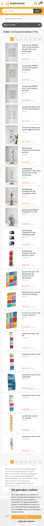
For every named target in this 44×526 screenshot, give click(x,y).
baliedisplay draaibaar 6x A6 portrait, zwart (28, 253)
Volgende (35, 39)
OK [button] (26, 517)
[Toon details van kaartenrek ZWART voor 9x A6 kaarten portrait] (11, 93)
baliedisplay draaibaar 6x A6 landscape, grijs (28, 232)
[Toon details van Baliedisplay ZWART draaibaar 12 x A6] (11, 217)
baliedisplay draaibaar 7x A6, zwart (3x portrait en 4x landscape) (31, 172)
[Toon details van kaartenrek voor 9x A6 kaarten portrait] (11, 320)
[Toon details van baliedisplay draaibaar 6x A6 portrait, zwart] (11, 258)
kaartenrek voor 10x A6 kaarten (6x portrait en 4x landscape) (30, 275)
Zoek (37, 11)
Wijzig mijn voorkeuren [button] (26, 521)
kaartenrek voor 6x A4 (31, 395)
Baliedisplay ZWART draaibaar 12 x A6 (30, 211)
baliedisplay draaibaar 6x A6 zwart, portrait (31, 150)
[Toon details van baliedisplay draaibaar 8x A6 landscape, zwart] (11, 196)
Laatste (39, 39)
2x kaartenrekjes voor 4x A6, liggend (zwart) (31, 128)
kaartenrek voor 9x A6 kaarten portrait (31, 314)
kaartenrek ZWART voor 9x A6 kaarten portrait (30, 88)
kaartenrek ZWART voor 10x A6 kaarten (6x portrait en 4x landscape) (30, 48)
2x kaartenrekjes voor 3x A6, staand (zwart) (31, 108)
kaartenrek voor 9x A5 (31, 436)
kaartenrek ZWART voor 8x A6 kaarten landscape (30, 68)
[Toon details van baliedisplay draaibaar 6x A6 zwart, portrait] (11, 155)
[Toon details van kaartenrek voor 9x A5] (11, 443)
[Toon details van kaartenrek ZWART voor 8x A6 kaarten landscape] (11, 73)
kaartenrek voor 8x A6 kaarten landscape (31, 293)
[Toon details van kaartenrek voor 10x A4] (11, 340)
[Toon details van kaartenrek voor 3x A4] (11, 361)
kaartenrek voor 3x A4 (31, 354)
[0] (39, 3)
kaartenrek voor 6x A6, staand (30, 417)
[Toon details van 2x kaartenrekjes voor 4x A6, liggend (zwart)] (11, 134)
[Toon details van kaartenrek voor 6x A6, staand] (11, 423)
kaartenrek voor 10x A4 (30, 334)
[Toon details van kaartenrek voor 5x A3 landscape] (11, 382)
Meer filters (10, 25)
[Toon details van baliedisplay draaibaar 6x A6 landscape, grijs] (11, 237)
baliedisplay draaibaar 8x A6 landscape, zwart (29, 191)
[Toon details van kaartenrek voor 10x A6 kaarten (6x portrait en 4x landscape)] (11, 279)
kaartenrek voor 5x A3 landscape (31, 376)
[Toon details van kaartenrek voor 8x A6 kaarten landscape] (11, 299)
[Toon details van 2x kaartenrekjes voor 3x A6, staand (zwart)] (11, 114)
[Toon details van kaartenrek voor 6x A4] (11, 402)
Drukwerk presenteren (14, 19)
